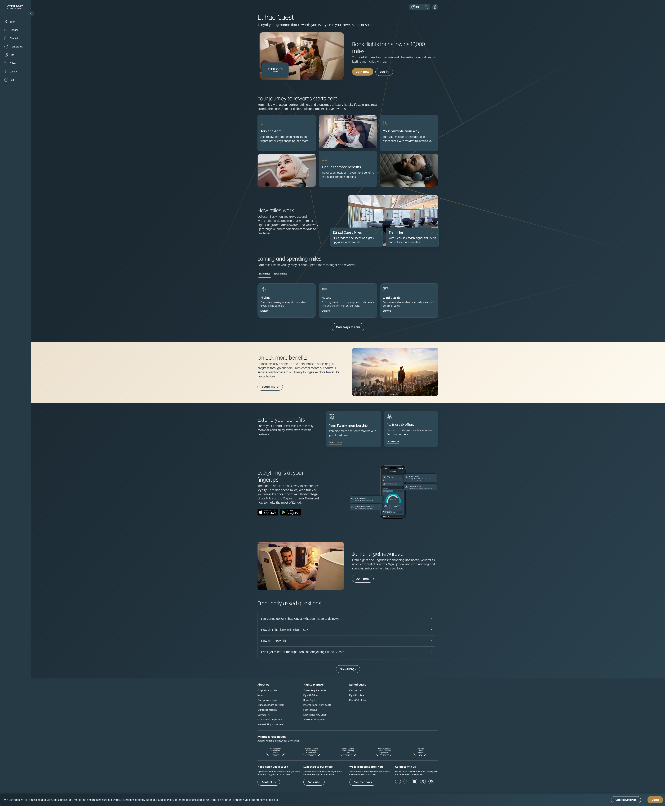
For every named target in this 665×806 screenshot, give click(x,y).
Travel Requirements (314, 690)
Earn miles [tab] (264, 273)
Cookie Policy (166, 799)
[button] (31, 13)
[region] (332, 800)
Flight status (310, 709)
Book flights (310, 700)
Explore (264, 310)
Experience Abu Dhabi (315, 714)
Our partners (356, 690)
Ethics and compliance (270, 719)
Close (655, 800)
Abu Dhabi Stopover (314, 719)
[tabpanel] (348, 309)
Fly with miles (356, 695)
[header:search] (426, 6)
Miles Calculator (358, 700)
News (260, 695)
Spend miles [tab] (280, 273)
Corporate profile (267, 690)
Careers (262, 714)
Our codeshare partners (271, 705)
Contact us (269, 782)
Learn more (270, 387)
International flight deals (317, 705)
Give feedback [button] (363, 782)
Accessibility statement (271, 724)
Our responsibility (267, 709)
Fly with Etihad (311, 695)
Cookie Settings (625, 800)
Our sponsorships (267, 700)
